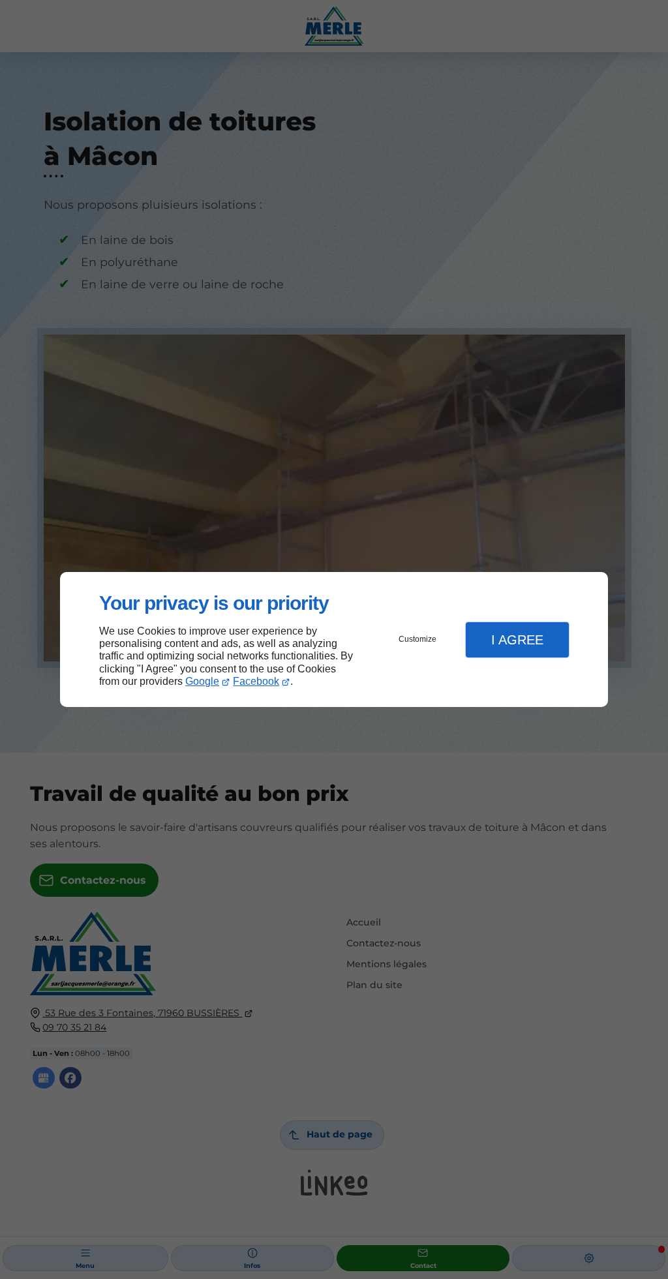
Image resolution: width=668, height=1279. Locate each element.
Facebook (256, 681)
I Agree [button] (517, 640)
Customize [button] (417, 639)
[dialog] (334, 639)
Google (202, 681)
